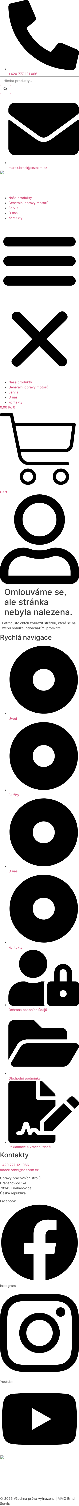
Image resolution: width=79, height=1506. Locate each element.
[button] (39, 300)
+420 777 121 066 (14, 1165)
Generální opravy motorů (28, 203)
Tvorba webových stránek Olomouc (28, 1485)
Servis (13, 208)
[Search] (5, 89)
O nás (12, 213)
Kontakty (15, 218)
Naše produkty (20, 198)
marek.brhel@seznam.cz (19, 1170)
